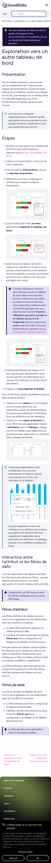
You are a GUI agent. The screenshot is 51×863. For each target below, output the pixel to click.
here (23, 33)
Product (8, 788)
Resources (9, 818)
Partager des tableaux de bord (29, 332)
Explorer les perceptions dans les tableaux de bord (13, 759)
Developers (9, 811)
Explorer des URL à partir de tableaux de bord (38, 758)
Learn (7, 803)
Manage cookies (25, 852)
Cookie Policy (7, 844)
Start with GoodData (14, 780)
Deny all (13, 858)
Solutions (8, 795)
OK (37, 858)
